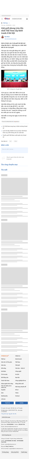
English (3, 389)
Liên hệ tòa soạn (6, 417)
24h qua (3, 399)
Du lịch (17, 374)
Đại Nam (7, 36)
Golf (10, 141)
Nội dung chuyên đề (20, 386)
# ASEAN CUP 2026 (16, 18)
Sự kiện (21, 403)
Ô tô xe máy (4, 374)
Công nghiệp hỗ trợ (20, 380)
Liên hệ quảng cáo (6, 435)
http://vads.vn (9, 446)
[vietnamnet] (7, 19)
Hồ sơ (16, 389)
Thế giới (17, 365)
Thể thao (5, 23)
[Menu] (2, 19)
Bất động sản (4, 377)
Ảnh (2, 393)
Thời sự (3, 359)
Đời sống (3, 368)
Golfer (15, 141)
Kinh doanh (18, 359)
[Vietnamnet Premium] (5, 356)
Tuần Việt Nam (5, 380)
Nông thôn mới (19, 383)
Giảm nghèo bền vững (7, 383)
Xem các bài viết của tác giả (10, 38)
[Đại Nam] (2, 37)
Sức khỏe (3, 371)
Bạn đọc (17, 377)
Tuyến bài (7, 403)
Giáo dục (3, 365)
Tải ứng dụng (5, 452)
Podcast (17, 396)
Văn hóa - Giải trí (20, 368)
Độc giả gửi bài (15, 452)
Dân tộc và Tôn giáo (6, 362)
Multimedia (4, 396)
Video (16, 393)
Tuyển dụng (24, 452)
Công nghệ (18, 371)
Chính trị (17, 356)
